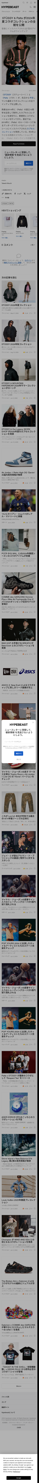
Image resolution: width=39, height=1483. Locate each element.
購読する (19, 753)
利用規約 (31, 746)
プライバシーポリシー (12, 748)
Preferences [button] (16, 1471)
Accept (18, 1478)
